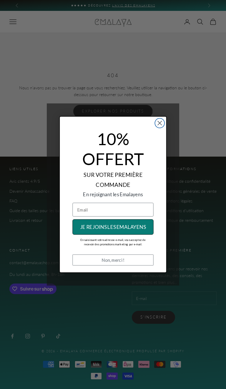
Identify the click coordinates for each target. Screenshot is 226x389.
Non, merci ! (113, 260)
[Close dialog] (159, 123)
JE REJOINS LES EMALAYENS (113, 227)
